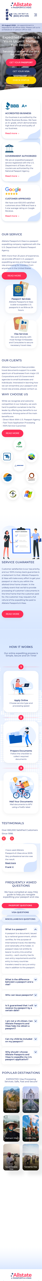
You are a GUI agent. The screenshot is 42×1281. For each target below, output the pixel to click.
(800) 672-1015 (21, 16)
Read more (11, 133)
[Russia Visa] (31, 1141)
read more (14, 275)
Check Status (21, 80)
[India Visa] (31, 1112)
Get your (21, 62)
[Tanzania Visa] (31, 1170)
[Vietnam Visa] (11, 1141)
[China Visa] (11, 1112)
